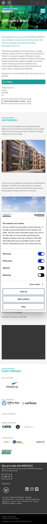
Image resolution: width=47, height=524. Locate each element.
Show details (35, 284)
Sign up (6, 476)
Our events (5, 497)
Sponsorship (6, 501)
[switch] (41, 261)
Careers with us (27, 501)
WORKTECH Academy (9, 503)
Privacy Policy (20, 499)
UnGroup (35, 501)
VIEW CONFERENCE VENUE (14, 101)
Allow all (23, 292)
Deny (23, 307)
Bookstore (28, 497)
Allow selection (23, 299)
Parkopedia (18, 312)
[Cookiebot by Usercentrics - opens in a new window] (34, 215)
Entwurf (30, 521)
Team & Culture (16, 501)
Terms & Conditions (8, 499)
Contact (19, 503)
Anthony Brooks (15, 521)
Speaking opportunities (32, 499)
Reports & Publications (17, 497)
